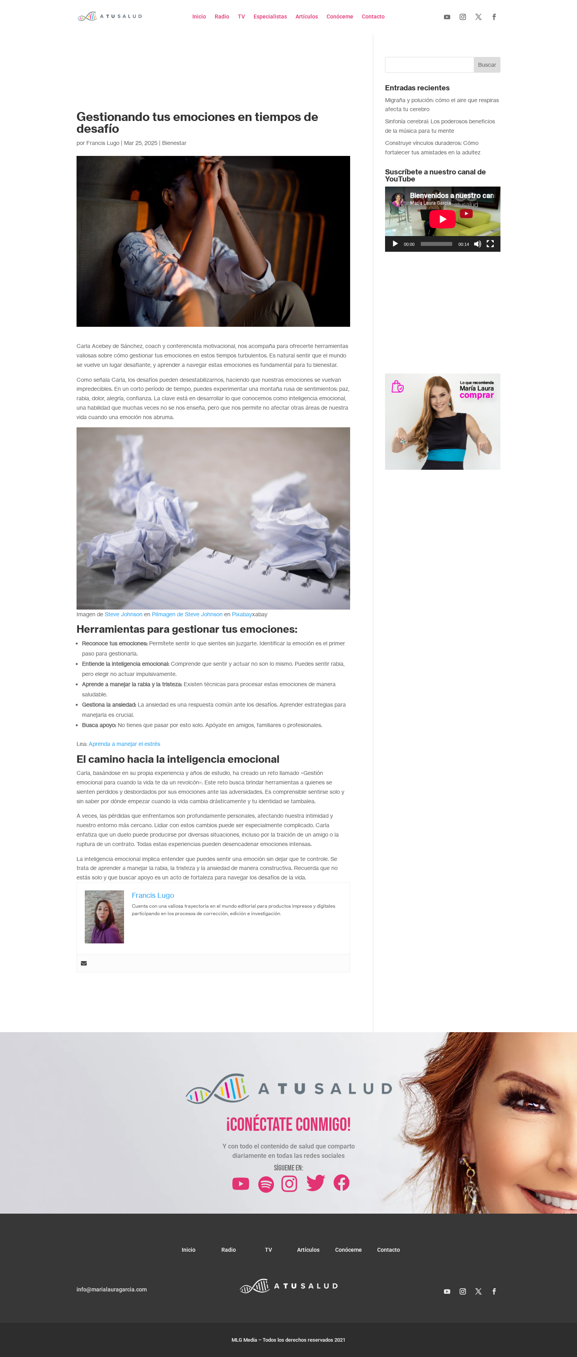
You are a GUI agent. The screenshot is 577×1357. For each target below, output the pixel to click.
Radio (222, 17)
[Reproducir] (395, 244)
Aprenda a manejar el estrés (124, 743)
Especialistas (270, 17)
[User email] (84, 963)
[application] (442, 219)
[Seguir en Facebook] (494, 17)
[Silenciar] (478, 244)
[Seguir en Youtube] (447, 17)
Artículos (307, 17)
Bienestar (174, 142)
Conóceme (340, 17)
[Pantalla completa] (490, 244)
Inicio (199, 17)
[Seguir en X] (478, 17)
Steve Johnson (123, 614)
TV (241, 17)
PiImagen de (168, 614)
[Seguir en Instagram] (462, 17)
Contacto (373, 17)
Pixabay (242, 614)
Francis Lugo (102, 142)
